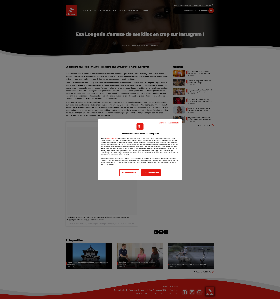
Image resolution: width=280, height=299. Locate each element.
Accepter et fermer (151, 172)
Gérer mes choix (129, 172)
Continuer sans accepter (169, 122)
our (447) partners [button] (111, 138)
